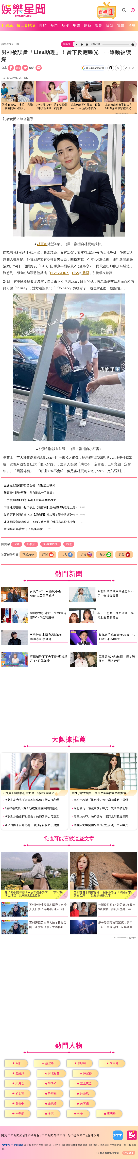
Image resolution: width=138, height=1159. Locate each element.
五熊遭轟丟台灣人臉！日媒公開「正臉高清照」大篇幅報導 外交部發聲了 (48, 925)
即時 (43, 25)
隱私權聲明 (32, 1135)
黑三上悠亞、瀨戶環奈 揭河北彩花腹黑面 (101, 816)
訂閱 (45, 554)
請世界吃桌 (26, 25)
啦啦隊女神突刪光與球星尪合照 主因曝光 (101, 825)
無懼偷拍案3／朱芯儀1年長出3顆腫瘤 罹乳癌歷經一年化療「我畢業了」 (116, 907)
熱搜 (65, 25)
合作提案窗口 (76, 1135)
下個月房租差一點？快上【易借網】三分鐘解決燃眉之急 (39, 507)
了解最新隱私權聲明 (108, 1153)
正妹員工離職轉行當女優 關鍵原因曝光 (29, 485)
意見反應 (94, 1135)
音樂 (132, 25)
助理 (85, 273)
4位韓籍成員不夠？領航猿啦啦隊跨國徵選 (31, 808)
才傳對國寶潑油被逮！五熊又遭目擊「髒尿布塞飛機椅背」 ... (43, 522)
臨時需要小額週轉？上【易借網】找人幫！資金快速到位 (39, 514)
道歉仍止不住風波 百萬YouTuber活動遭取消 (85, 106)
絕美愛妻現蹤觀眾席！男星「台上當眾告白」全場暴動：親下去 (116, 925)
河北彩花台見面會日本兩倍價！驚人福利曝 (32, 799)
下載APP (28, 554)
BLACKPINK (59, 273)
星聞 (76, 25)
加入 (64, 554)
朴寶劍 (42, 244)
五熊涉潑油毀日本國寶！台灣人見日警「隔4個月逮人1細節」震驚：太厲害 (47, 907)
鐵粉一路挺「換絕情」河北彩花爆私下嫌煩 (101, 799)
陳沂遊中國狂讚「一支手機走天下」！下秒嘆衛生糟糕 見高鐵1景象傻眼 (33, 894)
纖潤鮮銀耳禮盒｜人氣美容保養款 (26, 529)
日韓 (110, 25)
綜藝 (88, 25)
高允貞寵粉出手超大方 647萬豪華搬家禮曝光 (120, 106)
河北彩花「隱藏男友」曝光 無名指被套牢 (101, 808)
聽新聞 (66, 44)
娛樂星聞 (6, 44)
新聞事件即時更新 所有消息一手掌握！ (29, 492)
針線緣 (7, 25)
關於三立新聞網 (12, 1135)
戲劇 (99, 25)
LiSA (75, 273)
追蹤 (83, 554)
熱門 (54, 25)
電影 (121, 25)
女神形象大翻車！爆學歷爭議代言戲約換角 (99, 793)
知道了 (130, 1153)
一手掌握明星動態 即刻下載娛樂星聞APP (30, 500)
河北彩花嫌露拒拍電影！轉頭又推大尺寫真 (32, 816)
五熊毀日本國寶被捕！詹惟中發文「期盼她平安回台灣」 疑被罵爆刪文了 (102, 894)
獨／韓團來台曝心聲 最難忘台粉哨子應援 (32, 825)
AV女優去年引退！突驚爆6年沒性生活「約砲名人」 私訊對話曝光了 (52, 106)
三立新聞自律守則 (53, 1135)
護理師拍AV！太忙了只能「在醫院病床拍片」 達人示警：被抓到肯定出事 (17, 106)
